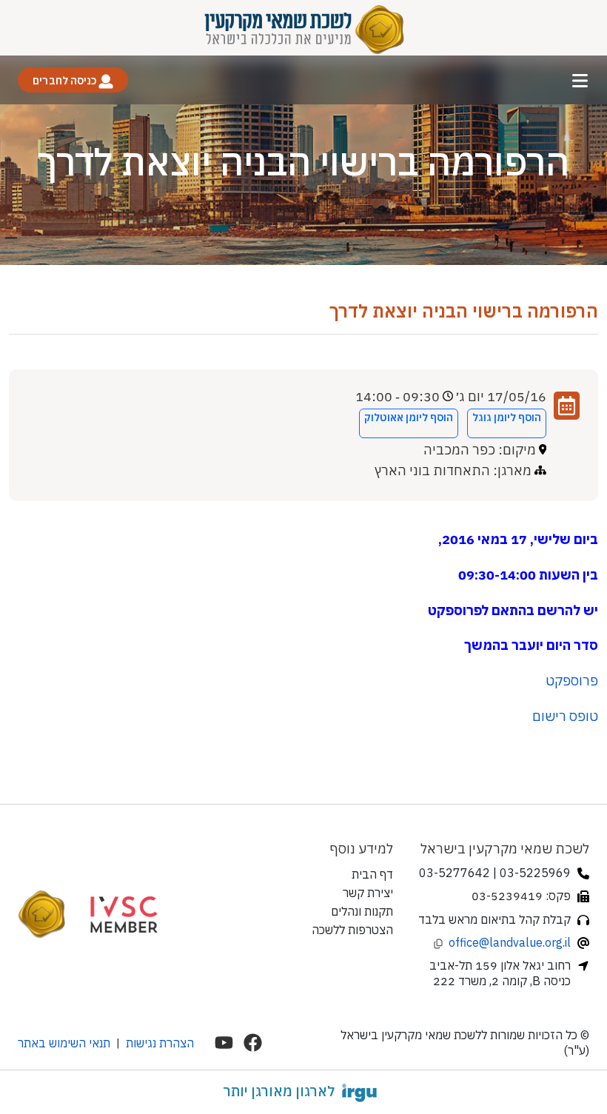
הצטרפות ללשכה (352, 929)
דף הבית (372, 874)
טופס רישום (565, 716)
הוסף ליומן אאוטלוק (408, 417)
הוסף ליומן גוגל (506, 417)
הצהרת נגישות (160, 1043)
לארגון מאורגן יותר (279, 1091)
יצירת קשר (368, 892)
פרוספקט (572, 680)
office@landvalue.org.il (510, 942)
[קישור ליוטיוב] (224, 1042)
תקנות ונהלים (362, 911)
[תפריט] (580, 80)
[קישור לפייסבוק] (253, 1042)
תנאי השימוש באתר (64, 1043)
